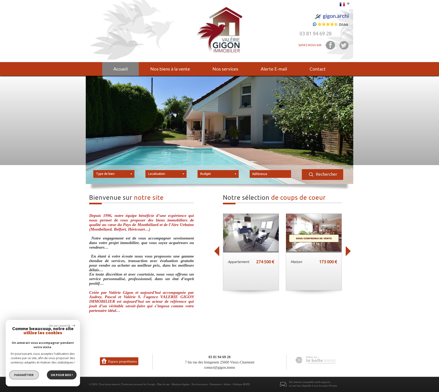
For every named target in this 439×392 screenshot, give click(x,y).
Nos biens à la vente (170, 68)
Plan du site (163, 384)
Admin (227, 384)
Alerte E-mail (274, 68)
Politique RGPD (241, 384)
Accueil (120, 68)
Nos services (225, 68)
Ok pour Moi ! (62, 375)
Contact (318, 68)
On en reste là (59, 326)
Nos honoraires (200, 384)
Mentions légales (180, 384)
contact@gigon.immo (219, 367)
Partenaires (215, 384)
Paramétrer (24, 375)
